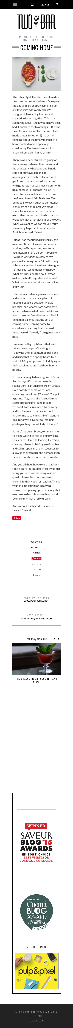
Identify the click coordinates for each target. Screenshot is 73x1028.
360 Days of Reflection (36, 599)
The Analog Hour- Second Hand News (36, 680)
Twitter (36, 553)
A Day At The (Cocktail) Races (36, 616)
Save (38, 558)
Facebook (36, 547)
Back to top (36, 1020)
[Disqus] (36, 742)
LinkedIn (36, 570)
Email (36, 575)
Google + (36, 564)
